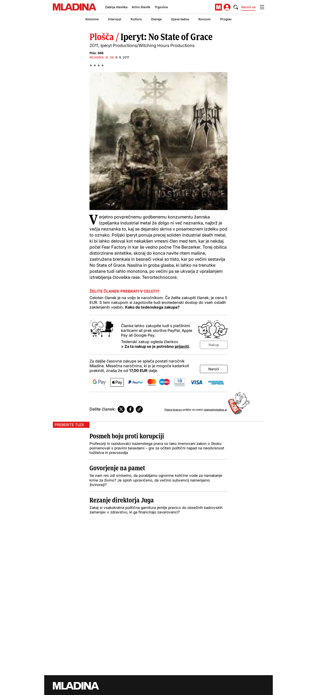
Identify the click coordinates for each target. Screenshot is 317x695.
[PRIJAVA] (227, 7)
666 (101, 53)
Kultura (136, 19)
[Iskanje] (235, 7)
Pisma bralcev (173, 409)
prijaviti (182, 346)
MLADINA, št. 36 (101, 57)
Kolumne (92, 19)
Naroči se (248, 7)
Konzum (204, 19)
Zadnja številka (116, 7)
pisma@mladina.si (215, 409)
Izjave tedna (180, 19)
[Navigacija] (262, 7)
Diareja (156, 19)
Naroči (213, 369)
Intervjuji (114, 19)
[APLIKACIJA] (218, 7)
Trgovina (161, 7)
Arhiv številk (141, 7)
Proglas (226, 19)
